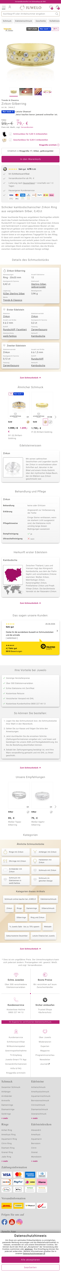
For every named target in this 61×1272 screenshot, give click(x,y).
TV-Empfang (16, 1055)
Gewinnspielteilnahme (16, 1050)
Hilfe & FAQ (16, 1068)
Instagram (19, 1222)
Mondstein (36, 1156)
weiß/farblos (10, 336)
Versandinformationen (16, 1064)
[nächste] (55, 416)
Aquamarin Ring (9, 1139)
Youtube (12, 1222)
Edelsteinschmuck (23, 21)
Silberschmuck (48, 908)
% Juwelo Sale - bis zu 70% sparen (24, 926)
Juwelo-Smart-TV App (16, 1059)
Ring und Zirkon (37, 917)
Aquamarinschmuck (40, 1096)
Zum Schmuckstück (29, 377)
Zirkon (6, 316)
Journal (44, 1064)
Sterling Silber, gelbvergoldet (39, 286)
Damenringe (32, 908)
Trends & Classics (12, 300)
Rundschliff (37, 359)
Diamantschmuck (39, 1109)
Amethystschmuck (40, 1091)
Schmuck (7, 21)
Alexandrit (36, 1130)
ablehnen (29, 1249)
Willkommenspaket (16, 1046)
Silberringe (21, 917)
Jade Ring (6, 1156)
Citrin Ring (6, 1143)
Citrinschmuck (38, 1105)
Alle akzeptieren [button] (30, 1259)
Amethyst (35, 1134)
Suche (56, 13)
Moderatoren (45, 1042)
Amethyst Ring (8, 1134)
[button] (4, 7)
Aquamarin (36, 1139)
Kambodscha (38, 336)
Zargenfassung (39, 329)
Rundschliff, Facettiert (15, 329)
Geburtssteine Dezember (17, 936)
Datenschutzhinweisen (33, 1253)
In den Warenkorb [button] (30, 159)
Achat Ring (6, 1130)
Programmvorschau (45, 1055)
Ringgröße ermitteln (15, 1073)
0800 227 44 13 (16, 1012)
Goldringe (6, 1114)
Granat (34, 1152)
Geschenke (41, 21)
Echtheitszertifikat (16, 1042)
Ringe (19, 908)
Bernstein (35, 1143)
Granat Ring (7, 1152)
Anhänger (6, 1091)
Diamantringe (8, 1109)
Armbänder (6, 1096)
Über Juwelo (45, 1037)
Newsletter (45, 1059)
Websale (48, 926)
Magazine (45, 1050)
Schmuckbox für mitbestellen (30, 134)
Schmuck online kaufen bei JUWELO (20, 899)
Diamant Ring (8, 1148)
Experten (45, 1046)
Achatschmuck (38, 1087)
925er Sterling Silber (14, 293)
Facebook (4, 1222)
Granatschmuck (38, 1114)
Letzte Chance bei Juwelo (43, 936)
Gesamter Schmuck (10, 1087)
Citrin (34, 1148)
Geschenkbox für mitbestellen (30, 140)
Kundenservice (16, 1037)
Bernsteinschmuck (40, 1100)
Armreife (5, 1100)
